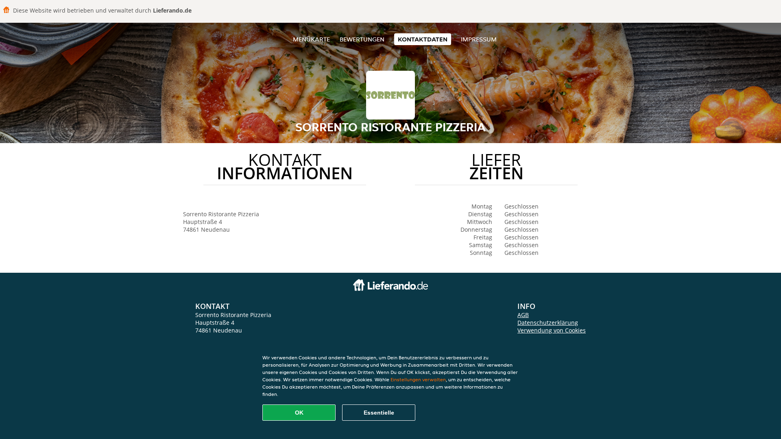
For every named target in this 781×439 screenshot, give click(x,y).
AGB (523, 315)
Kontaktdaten (422, 39)
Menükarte (311, 39)
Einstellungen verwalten (418, 379)
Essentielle (379, 412)
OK (299, 412)
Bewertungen (362, 39)
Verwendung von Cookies (551, 330)
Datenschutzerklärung (547, 322)
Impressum (479, 39)
